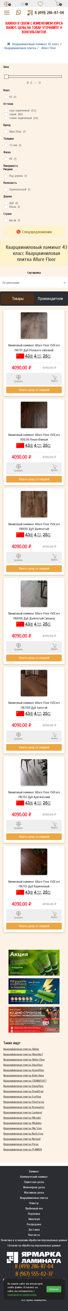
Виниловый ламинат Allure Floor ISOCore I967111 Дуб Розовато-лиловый (34, 348)
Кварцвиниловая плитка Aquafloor (23, 1065)
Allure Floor (48, 48)
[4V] (5, 158)
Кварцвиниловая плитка (34, 1198)
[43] (5, 96)
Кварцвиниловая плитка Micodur (22, 1118)
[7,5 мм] (5, 145)
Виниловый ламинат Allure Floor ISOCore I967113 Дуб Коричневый (34, 884)
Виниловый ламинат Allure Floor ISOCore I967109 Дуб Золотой (34, 705)
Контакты (34, 1235)
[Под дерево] (5, 175)
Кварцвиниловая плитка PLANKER (22, 1149)
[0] (6, 4)
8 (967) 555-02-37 (34, 1274)
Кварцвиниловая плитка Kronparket (23, 1107)
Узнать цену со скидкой (34, 390)
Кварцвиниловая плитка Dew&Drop (23, 1091)
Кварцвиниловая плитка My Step (22, 1128)
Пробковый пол (34, 1208)
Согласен (54, 1289)
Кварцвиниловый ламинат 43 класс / (37, 44)
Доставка (34, 1229)
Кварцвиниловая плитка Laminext (22, 1112)
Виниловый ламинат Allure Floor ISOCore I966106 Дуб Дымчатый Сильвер (34, 616)
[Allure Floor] (5, 131)
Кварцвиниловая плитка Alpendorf (23, 1054)
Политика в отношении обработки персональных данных (34, 1240)
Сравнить (18, 381)
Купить (54, 380)
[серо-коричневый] (5, 110)
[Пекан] (5, 206)
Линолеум (34, 1219)
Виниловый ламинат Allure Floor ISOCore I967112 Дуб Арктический (34, 795)
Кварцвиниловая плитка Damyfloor (23, 1086)
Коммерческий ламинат (34, 1176)
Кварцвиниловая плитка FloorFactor (23, 1102)
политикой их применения (22, 1294)
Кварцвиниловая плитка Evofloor (22, 1096)
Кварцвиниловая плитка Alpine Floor (24, 1059)
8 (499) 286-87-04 (49, 12)
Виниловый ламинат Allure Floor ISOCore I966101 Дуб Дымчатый (34, 526)
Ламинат (34, 1171)
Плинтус (34, 1203)
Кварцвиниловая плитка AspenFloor (23, 1070)
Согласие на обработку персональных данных (34, 1245)
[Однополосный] (5, 189)
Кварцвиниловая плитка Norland (21, 1139)
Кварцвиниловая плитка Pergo (21, 1144)
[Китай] (5, 220)
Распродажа (34, 1224)
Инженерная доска (34, 1187)
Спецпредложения (37, 231)
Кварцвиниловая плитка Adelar (21, 1049)
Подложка (34, 1213)
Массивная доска (34, 1192)
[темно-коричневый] (5, 117)
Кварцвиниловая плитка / (21, 48)
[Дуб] (5, 202)
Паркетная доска (34, 1182)
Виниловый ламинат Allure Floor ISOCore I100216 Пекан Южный (34, 437)
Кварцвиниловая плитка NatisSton (23, 1133)
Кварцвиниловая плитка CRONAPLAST (25, 1080)
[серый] (5, 114)
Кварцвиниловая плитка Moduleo (22, 1123)
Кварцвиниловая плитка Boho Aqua (23, 1075)
